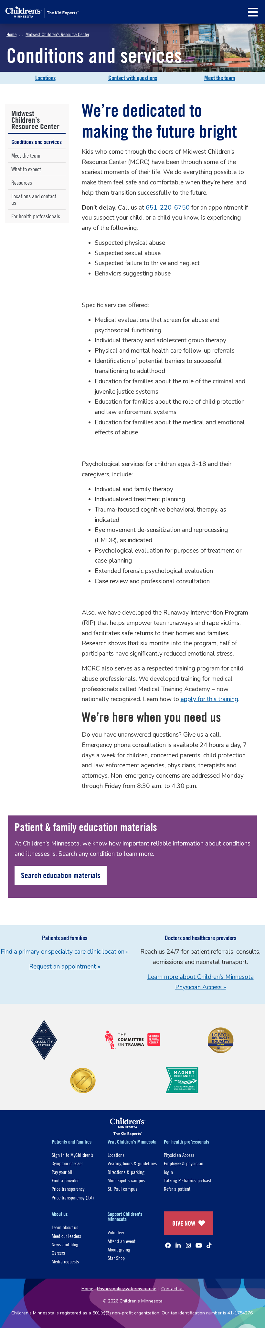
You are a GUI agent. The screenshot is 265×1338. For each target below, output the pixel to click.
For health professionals (35, 216)
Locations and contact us (33, 199)
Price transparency (68, 1189)
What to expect (26, 169)
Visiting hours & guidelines (132, 1163)
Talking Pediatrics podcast (187, 1180)
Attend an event (121, 1241)
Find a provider (65, 1180)
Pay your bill (63, 1172)
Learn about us (65, 1227)
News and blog (65, 1244)
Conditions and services (36, 142)
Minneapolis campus (126, 1180)
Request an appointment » (64, 966)
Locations (45, 78)
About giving (119, 1249)
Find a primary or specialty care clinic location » (65, 952)
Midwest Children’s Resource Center (57, 34)
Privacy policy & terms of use (126, 1289)
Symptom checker (67, 1163)
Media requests (65, 1261)
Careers (58, 1253)
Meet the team (219, 78)
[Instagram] (188, 1245)
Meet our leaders (66, 1236)
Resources (21, 182)
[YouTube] (199, 1245)
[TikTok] (209, 1245)
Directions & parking (126, 1172)
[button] (253, 12)
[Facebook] (168, 1245)
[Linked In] (178, 1245)
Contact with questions (132, 78)
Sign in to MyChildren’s (72, 1155)
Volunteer (116, 1232)
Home (11, 34)
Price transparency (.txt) (73, 1197)
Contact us (172, 1289)
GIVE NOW (183, 1223)
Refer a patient (177, 1189)
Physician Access (179, 1155)
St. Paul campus (122, 1189)
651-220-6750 (168, 207)
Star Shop (116, 1258)
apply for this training (209, 699)
